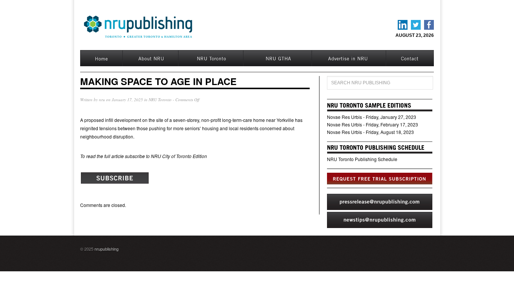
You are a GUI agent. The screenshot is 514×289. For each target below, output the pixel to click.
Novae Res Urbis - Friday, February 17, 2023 (372, 124)
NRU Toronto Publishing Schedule (362, 159)
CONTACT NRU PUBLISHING (410, 58)
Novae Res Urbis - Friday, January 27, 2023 (371, 117)
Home (101, 58)
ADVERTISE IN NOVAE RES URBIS (348, 58)
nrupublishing (106, 249)
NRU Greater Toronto (277, 58)
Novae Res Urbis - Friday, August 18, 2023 (370, 132)
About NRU (150, 58)
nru (102, 99)
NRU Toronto (210, 58)
